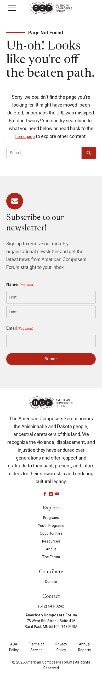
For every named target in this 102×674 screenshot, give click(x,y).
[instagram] (51, 494)
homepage (25, 136)
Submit (51, 358)
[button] (12, 8)
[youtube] (57, 494)
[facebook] (45, 494)
